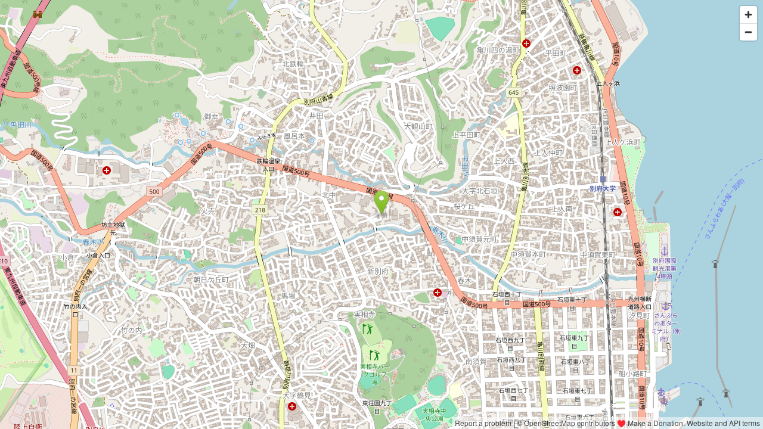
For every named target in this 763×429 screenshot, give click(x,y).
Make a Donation (655, 423)
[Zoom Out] (748, 32)
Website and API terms (723, 423)
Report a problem (483, 423)
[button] (381, 202)
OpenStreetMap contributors (569, 423)
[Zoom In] (748, 14)
